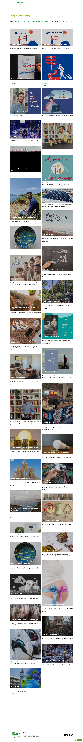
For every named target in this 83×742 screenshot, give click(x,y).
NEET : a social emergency (50, 86)
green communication (43, 21)
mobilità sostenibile (26, 21)
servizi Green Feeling (67, 21)
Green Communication (67, 3)
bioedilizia (33, 21)
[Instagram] (67, 735)
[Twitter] (69, 735)
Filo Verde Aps (58, 3)
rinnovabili (19, 21)
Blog (52, 3)
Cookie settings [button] (73, 740)
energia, (15, 21)
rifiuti (37, 21)
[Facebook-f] (65, 735)
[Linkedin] (72, 735)
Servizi (47, 3)
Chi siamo (43, 3)
